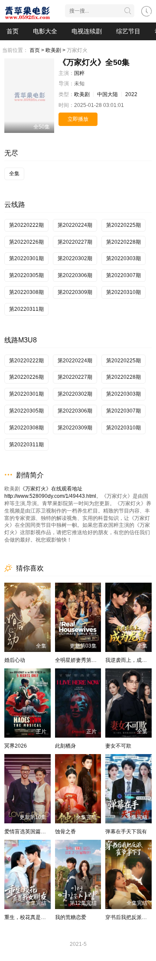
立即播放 (78, 119)
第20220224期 (75, 225)
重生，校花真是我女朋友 (33, 917)
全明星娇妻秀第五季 (78, 660)
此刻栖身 (65, 746)
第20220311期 (26, 309)
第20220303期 (123, 258)
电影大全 (45, 31)
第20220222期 (26, 225)
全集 (14, 174)
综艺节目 (128, 31)
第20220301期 (26, 258)
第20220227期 (75, 242)
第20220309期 (75, 292)
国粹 (79, 73)
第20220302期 (75, 258)
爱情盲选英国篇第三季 (30, 832)
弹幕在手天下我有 (126, 832)
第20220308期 (26, 292)
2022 (131, 94)
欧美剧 (82, 94)
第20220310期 (123, 292)
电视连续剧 (87, 31)
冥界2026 (15, 746)
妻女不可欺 (118, 746)
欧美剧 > (55, 50)
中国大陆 (107, 94)
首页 (12, 31)
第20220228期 (123, 242)
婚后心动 (14, 660)
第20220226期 (26, 242)
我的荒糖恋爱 (70, 917)
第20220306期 (75, 275)
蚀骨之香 (65, 832)
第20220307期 (123, 275)
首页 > (36, 50)
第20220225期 (123, 225)
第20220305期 (26, 275)
